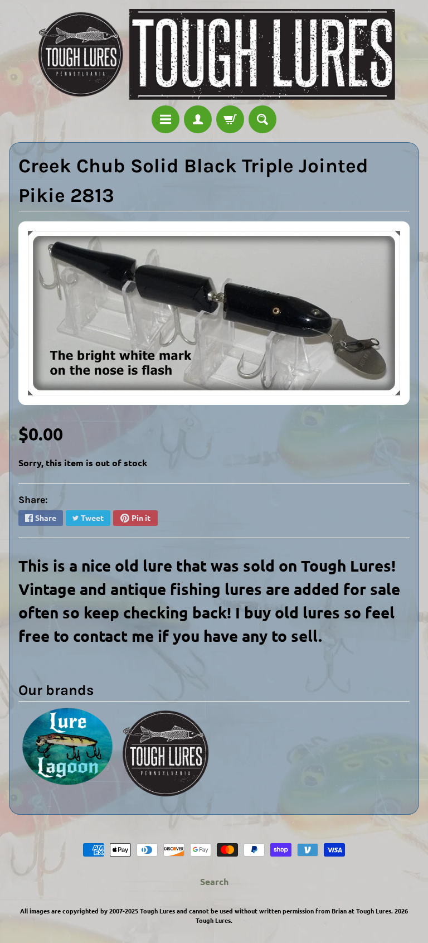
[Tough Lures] (214, 54)
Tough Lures (213, 920)
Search (214, 881)
